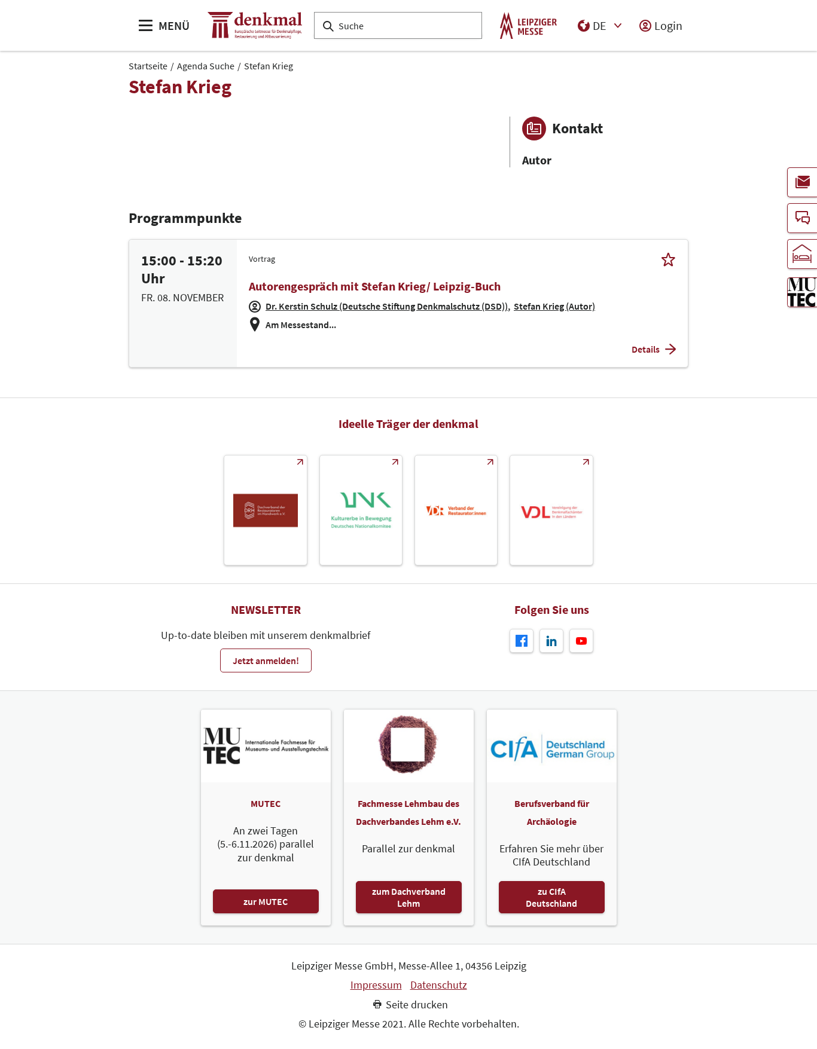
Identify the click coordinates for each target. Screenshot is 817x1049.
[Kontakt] (802, 218)
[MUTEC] (802, 292)
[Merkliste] (668, 259)
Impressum (376, 985)
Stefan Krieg (268, 66)
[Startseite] (255, 25)
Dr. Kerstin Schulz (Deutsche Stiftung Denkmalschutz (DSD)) (387, 306)
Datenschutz (438, 985)
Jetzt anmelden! (266, 660)
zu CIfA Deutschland (551, 897)
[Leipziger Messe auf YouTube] (581, 641)
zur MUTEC (265, 901)
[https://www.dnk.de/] (361, 510)
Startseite (148, 66)
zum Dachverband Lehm (409, 897)
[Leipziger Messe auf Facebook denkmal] (522, 641)
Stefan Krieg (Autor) (554, 306)
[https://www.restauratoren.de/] (456, 510)
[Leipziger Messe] (528, 25)
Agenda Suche (205, 66)
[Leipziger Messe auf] (551, 641)
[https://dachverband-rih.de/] (265, 510)
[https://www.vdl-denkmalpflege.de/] (551, 510)
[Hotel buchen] (802, 254)
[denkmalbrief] (802, 182)
